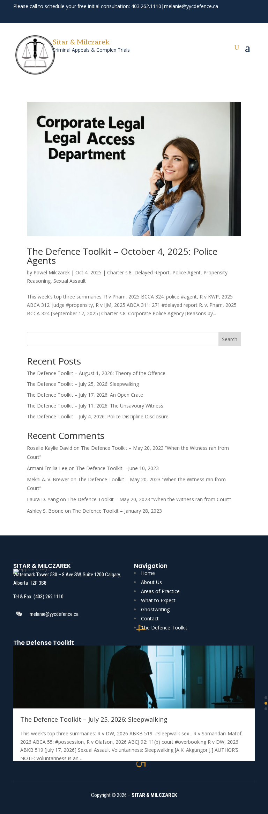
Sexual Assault (69, 281)
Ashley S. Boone (45, 510)
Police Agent (186, 272)
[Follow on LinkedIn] (250, 15)
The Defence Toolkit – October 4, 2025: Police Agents (122, 256)
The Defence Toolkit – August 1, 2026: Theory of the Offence (96, 373)
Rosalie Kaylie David (49, 448)
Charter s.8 (119, 272)
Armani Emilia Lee (47, 468)
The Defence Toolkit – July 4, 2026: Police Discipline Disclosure (98, 416)
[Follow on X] (237, 15)
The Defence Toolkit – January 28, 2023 (117, 510)
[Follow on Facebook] (225, 15)
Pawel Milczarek (52, 272)
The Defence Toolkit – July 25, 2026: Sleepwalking (83, 384)
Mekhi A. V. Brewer (48, 479)
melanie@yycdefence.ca (191, 6)
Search (229, 339)
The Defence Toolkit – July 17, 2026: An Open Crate (85, 394)
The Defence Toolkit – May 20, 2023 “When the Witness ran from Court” (149, 499)
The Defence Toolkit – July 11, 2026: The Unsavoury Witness (95, 405)
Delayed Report (152, 272)
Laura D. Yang (43, 499)
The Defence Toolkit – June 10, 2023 (117, 468)
